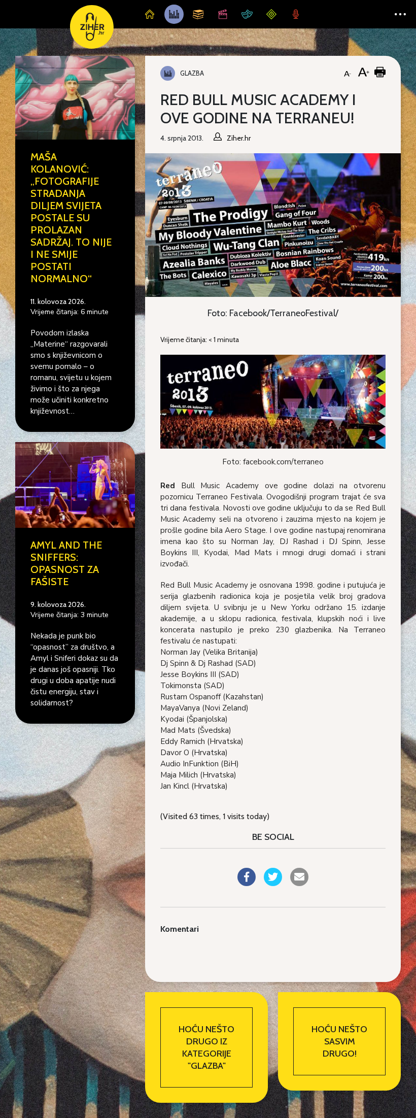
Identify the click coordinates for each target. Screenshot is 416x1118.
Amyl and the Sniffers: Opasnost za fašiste (66, 563)
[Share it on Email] (299, 883)
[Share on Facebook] (246, 883)
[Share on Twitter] (273, 883)
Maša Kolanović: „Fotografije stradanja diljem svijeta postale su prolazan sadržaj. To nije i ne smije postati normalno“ (71, 218)
